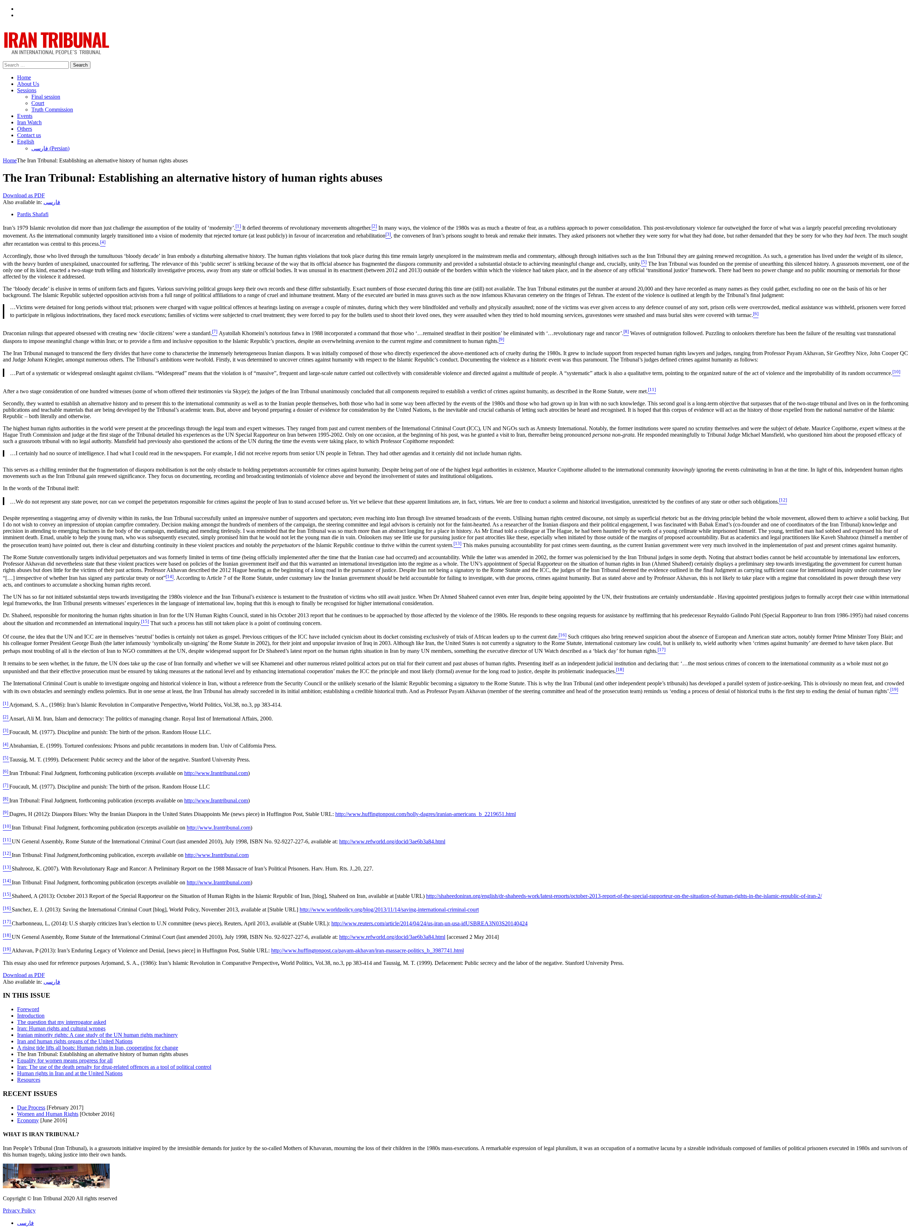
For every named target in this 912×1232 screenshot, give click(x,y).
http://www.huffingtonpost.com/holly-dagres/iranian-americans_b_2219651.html (425, 814)
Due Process (31, 1107)
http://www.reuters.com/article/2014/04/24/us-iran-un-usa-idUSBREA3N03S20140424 (429, 923)
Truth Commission (52, 109)
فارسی (51, 202)
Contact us (29, 135)
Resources (28, 1080)
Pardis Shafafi (32, 214)
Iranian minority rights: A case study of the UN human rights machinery (97, 1035)
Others (24, 129)
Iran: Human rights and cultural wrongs (61, 1028)
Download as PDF (24, 195)
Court (37, 103)
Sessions (26, 90)
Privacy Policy (19, 1210)
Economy (28, 1120)
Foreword (28, 1009)
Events (24, 116)
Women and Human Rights (47, 1114)
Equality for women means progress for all (65, 1060)
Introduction (31, 1016)
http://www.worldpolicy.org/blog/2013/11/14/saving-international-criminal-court (389, 910)
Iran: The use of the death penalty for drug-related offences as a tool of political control (114, 1067)
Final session (45, 97)
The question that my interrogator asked (61, 1022)
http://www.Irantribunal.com (216, 773)
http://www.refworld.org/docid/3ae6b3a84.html (392, 841)
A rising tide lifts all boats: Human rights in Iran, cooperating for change (97, 1048)
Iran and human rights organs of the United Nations (75, 1041)
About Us (28, 84)
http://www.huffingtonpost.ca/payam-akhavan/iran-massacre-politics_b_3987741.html (367, 951)
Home (24, 77)
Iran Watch (29, 122)
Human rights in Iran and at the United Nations (70, 1073)
